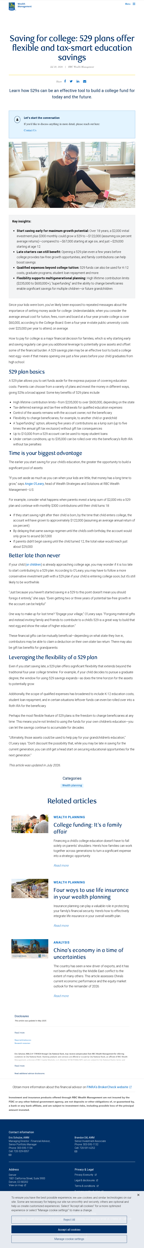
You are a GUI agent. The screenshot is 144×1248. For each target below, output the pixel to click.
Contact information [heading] (21, 1132)
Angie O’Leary (34, 484)
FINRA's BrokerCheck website (107, 1087)
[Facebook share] (65, 81)
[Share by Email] (84, 81)
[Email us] (10, 1155)
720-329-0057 (21, 1151)
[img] (29, 823)
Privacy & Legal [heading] (84, 1169)
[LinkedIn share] (78, 81)
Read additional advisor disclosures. (30, 1073)
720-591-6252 (87, 1147)
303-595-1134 (24, 1147)
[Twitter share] (71, 81)
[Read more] (20, 1032)
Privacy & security (84, 1174)
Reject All (69, 1219)
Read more (61, 865)
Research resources (22, 1043)
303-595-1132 (90, 1144)
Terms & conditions (85, 1186)
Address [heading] (14, 1169)
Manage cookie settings (69, 1239)
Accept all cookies (69, 1229)
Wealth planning (72, 785)
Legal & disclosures (85, 1180)
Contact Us (30, 130)
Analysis (62, 942)
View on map (16, 1185)
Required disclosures (23, 1040)
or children (33, 564)
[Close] (138, 1195)
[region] (72, 1219)
